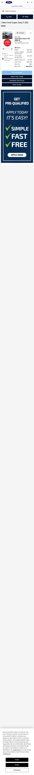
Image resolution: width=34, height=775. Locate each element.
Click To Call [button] (17, 85)
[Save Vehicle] (30, 33)
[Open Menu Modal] (2, 2)
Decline (17, 765)
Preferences (17, 770)
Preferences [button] (6, 754)
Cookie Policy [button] (17, 750)
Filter (26, 17)
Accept (17, 759)
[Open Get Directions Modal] (28, 2)
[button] (11, 49)
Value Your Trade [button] (17, 76)
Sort (10, 17)
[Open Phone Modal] (32, 2)
